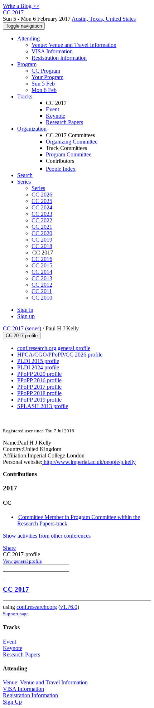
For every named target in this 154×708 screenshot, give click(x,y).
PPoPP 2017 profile (39, 387)
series (33, 328)
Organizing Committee (71, 142)
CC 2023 (42, 214)
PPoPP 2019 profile (39, 400)
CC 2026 (42, 194)
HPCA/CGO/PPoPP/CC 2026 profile (59, 354)
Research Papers (64, 122)
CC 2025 (42, 201)
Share (9, 548)
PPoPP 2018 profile (39, 393)
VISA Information (52, 51)
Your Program (47, 77)
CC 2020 (42, 233)
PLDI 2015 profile (38, 361)
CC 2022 (42, 220)
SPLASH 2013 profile (42, 406)
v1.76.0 (68, 607)
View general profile (22, 561)
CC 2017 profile (22, 335)
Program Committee (68, 154)
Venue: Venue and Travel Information (74, 45)
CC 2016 (42, 259)
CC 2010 (42, 298)
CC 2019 (42, 240)
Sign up (26, 316)
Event (52, 109)
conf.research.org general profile (53, 348)
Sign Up (12, 702)
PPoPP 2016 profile (39, 380)
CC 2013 (42, 278)
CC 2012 (42, 285)
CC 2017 (13, 328)
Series (38, 188)
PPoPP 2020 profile (39, 374)
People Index (61, 169)
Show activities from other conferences (47, 536)
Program (27, 64)
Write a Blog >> (21, 6)
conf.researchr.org (36, 607)
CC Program (46, 71)
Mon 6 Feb (44, 90)
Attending (28, 38)
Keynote (55, 116)
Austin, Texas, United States (104, 19)
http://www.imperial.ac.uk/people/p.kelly (89, 462)
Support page (16, 613)
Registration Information (59, 58)
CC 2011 (42, 291)
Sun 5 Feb (43, 84)
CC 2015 (42, 265)
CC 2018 (42, 246)
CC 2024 (42, 207)
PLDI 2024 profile (38, 367)
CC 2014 (42, 272)
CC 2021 (42, 227)
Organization (32, 129)
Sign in (25, 310)
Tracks (24, 96)
